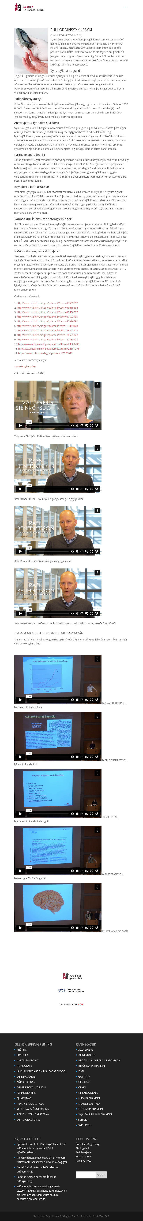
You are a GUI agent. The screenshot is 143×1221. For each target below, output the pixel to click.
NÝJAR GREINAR (26, 1082)
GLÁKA (82, 1087)
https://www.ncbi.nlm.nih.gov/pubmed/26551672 (45, 353)
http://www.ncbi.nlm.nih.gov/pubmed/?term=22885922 (47, 339)
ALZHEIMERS (85, 1049)
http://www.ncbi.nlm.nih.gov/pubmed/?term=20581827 (47, 335)
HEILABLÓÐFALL (88, 1092)
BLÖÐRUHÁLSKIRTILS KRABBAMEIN (99, 1060)
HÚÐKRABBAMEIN (89, 1098)
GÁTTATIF (84, 1076)
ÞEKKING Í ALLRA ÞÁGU (30, 1103)
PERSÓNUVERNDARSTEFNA (33, 1114)
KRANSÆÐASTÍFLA (89, 1103)
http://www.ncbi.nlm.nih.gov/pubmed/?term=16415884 (47, 307)
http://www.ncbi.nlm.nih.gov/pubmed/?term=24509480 (48, 344)
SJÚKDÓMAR (24, 1098)
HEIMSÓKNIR (24, 1065)
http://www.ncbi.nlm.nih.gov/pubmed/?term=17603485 (47, 316)
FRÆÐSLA (22, 1055)
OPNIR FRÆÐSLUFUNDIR (31, 1087)
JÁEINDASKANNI (26, 1076)
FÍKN (81, 1071)
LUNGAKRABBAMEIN (90, 1108)
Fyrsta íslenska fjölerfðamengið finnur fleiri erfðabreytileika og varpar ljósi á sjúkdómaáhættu (41, 1148)
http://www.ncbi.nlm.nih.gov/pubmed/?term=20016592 (47, 321)
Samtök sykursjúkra (25, 366)
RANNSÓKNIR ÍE (26, 1092)
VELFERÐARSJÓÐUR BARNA (33, 1108)
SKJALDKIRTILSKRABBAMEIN (95, 1114)
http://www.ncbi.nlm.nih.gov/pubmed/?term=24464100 (47, 325)
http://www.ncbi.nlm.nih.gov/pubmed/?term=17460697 (47, 312)
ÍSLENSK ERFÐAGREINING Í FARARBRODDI (41, 1071)
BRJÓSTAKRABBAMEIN (91, 1065)
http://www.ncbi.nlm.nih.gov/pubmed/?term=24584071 (48, 348)
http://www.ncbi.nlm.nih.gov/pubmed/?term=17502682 (47, 303)
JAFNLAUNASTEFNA (28, 1119)
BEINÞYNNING (86, 1055)
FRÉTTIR (22, 1049)
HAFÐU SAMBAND (27, 1060)
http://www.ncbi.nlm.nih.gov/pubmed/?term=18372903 (47, 330)
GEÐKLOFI (84, 1082)
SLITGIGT (83, 1119)
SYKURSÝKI (84, 1125)
